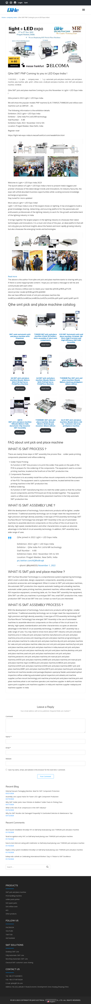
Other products (11, 914)
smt (66, 82)
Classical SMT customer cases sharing (19, 962)
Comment (9, 716)
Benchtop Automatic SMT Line (17, 959)
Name (8, 737)
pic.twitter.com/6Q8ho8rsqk (30, 560)
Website (8, 759)
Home (4, 17)
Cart (26, 3)
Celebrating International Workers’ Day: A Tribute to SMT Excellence (46, 856)
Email (8, 748)
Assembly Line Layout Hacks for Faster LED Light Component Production (32, 797)
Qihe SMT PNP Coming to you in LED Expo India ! (37, 73)
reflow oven (38, 82)
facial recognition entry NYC (16, 836)
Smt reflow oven (12, 906)
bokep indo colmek (12, 856)
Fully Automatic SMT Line (15, 955)
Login (20, 3)
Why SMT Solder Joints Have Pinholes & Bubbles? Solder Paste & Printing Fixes (34, 802)
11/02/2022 (12, 79)
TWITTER (9, 935)
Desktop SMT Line (12, 952)
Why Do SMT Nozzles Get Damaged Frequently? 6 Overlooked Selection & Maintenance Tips (39, 813)
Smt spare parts (11, 903)
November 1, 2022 (46, 565)
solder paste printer (13, 899)
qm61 (31, 82)
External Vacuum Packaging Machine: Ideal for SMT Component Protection (32, 791)
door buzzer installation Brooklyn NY (19, 830)
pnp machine (19, 82)
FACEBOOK (10, 927)
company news (12, 17)
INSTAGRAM (10, 938)
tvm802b (18, 85)
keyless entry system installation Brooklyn (21, 850)
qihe (23, 79)
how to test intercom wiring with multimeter (21, 843)
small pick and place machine (53, 82)
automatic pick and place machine (58, 79)
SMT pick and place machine (16, 892)
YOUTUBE (9, 931)
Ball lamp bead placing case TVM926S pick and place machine (57, 830)
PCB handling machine (14, 896)
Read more (12, 276)
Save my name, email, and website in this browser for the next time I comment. (36, 770)
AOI (7, 910)
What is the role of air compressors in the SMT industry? (26, 808)
